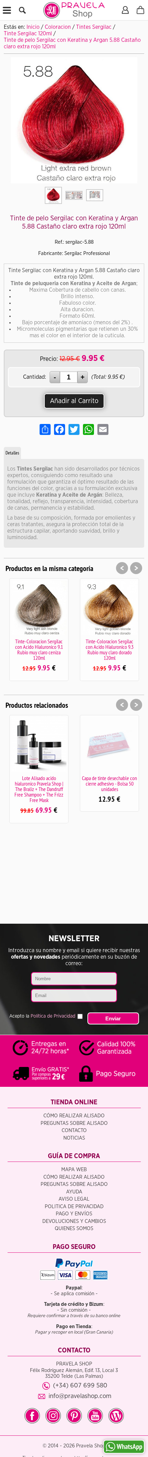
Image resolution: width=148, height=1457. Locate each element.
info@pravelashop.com (80, 1396)
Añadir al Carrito (74, 401)
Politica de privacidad (74, 1206)
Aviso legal (74, 1199)
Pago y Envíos (74, 1213)
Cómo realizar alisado (74, 1115)
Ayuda (74, 1191)
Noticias (74, 1138)
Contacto (74, 1130)
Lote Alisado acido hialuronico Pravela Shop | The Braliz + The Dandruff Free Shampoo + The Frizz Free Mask (38, 789)
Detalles (12, 453)
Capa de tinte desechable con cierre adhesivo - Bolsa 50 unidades (109, 783)
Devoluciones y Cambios (74, 1221)
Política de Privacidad (53, 1016)
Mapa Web (74, 1169)
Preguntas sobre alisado (74, 1123)
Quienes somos (74, 1228)
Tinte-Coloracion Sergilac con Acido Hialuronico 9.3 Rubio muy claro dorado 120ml (110, 649)
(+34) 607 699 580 (80, 1385)
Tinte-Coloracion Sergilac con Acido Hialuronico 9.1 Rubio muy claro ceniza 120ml (39, 649)
